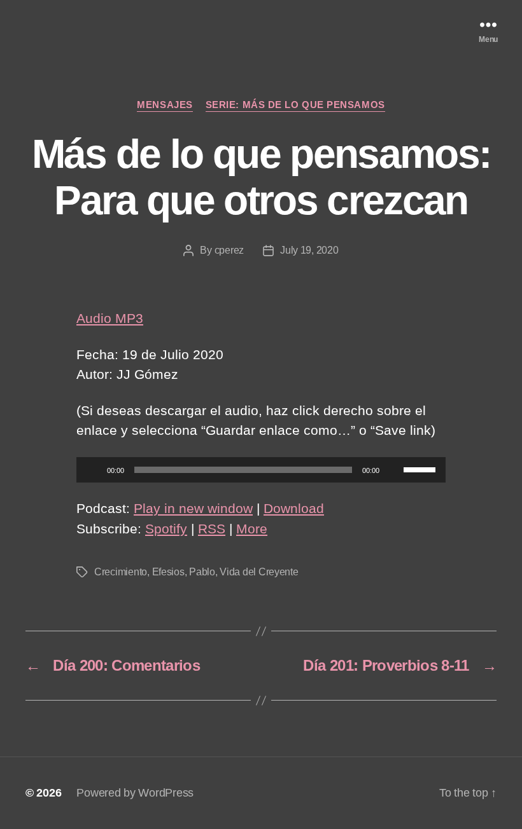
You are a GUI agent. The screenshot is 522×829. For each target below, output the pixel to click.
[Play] (93, 469)
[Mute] (393, 469)
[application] (261, 470)
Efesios (168, 571)
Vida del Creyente (259, 571)
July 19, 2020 (309, 250)
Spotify (166, 528)
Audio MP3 (109, 318)
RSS (211, 528)
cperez (229, 250)
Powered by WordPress (135, 792)
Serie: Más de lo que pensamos (295, 104)
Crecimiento (120, 571)
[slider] (421, 468)
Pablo (202, 571)
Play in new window (193, 508)
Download (294, 508)
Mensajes (164, 104)
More (251, 528)
